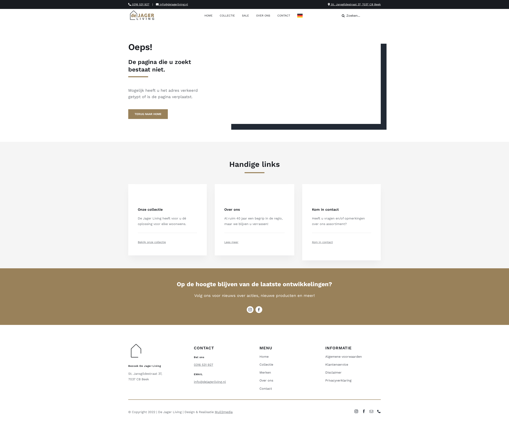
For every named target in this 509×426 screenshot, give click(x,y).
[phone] (379, 411)
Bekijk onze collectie (152, 242)
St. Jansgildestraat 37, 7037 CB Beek (355, 4)
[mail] (371, 411)
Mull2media (224, 412)
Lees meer (231, 242)
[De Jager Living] (142, 11)
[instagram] (250, 309)
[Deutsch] (301, 16)
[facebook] (258, 309)
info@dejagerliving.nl (173, 4)
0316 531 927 (140, 4)
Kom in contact (322, 242)
